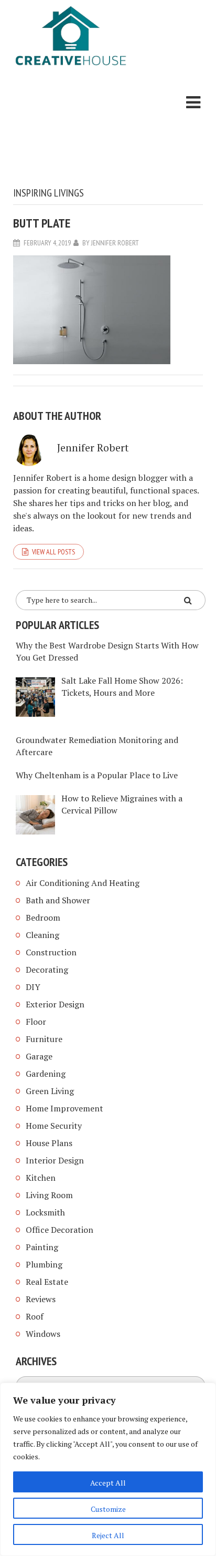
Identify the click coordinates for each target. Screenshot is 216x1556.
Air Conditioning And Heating (82, 883)
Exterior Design (55, 1004)
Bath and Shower (58, 900)
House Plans (49, 1143)
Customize (108, 1509)
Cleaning (42, 935)
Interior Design (55, 1160)
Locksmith (45, 1212)
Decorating (47, 969)
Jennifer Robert (115, 243)
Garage (39, 1056)
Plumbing (44, 1264)
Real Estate (47, 1281)
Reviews (41, 1299)
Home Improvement (64, 1108)
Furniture (44, 1039)
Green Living (50, 1091)
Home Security (54, 1125)
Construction (51, 952)
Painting (42, 1247)
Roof (35, 1316)
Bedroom (43, 917)
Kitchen (41, 1177)
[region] (108, 1469)
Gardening (46, 1073)
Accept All (108, 1483)
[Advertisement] (70, 128)
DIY (33, 987)
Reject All (108, 1535)
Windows (43, 1333)
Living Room (49, 1195)
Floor (36, 1021)
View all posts (53, 552)
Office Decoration (59, 1229)
